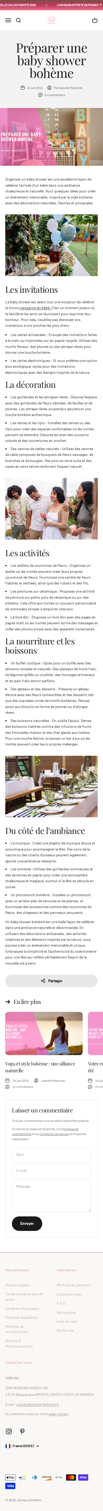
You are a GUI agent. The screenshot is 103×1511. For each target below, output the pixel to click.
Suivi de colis (67, 1321)
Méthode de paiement (74, 1285)
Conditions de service (54, 1134)
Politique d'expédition (22, 1317)
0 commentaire (55, 95)
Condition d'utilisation (22, 1308)
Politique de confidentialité (16, 1329)
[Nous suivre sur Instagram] (8, 1431)
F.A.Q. (61, 1303)
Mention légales (17, 1285)
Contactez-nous (69, 1294)
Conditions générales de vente (24, 1297)
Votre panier (66, 1312)
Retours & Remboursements (19, 1343)
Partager (55, 981)
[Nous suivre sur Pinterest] (22, 1431)
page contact (59, 1414)
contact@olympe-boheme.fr (37, 1404)
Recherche (65, 1330)
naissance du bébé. (35, 307)
